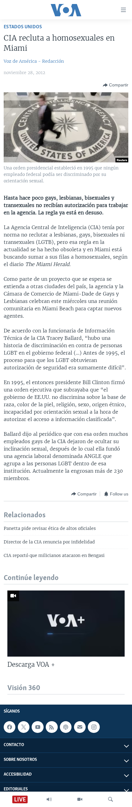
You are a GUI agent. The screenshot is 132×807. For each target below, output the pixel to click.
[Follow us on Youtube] (37, 727)
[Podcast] (66, 727)
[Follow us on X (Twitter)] (23, 727)
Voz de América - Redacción (34, 61)
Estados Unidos (23, 27)
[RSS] (51, 727)
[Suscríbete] (80, 727)
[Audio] (49, 799)
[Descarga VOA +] (66, 623)
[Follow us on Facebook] (9, 727)
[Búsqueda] (110, 799)
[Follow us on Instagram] (93, 727)
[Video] (80, 799)
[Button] (115, 85)
